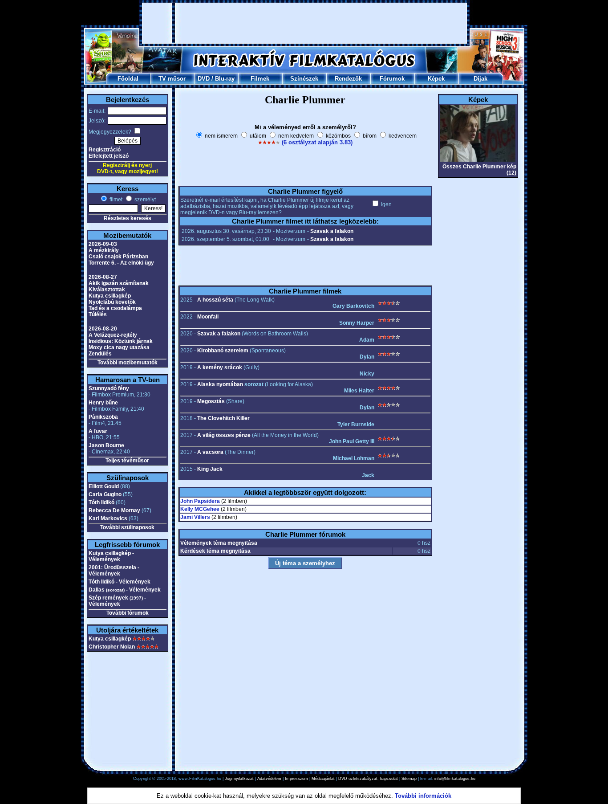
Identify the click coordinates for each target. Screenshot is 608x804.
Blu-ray (225, 78)
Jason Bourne (106, 445)
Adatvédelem (269, 778)
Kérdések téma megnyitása (215, 551)
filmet (115, 199)
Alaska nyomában (220, 384)
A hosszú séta (215, 300)
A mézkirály (104, 250)
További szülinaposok (127, 527)
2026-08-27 (103, 277)
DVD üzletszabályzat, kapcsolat (368, 778)
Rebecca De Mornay (114, 510)
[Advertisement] (304, 23)
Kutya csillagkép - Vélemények (111, 556)
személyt (144, 199)
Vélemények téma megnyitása (218, 543)
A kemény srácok (219, 367)
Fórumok (392, 78)
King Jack (210, 469)
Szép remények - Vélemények (117, 601)
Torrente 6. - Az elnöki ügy (121, 263)
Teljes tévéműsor (127, 460)
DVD (204, 78)
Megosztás (211, 401)
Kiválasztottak (107, 289)
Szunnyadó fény (109, 388)
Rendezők (348, 78)
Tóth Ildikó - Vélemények (119, 582)
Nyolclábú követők (112, 302)
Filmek (260, 78)
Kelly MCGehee (199, 509)
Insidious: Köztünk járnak (121, 341)
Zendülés (100, 354)
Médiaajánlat (323, 778)
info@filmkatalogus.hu (454, 778)
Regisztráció (105, 150)
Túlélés (98, 314)
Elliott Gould (104, 486)
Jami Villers (195, 517)
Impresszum (296, 778)
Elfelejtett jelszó (109, 156)
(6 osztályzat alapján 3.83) (317, 142)
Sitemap (409, 778)
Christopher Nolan (112, 647)
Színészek (304, 78)
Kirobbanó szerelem (222, 350)
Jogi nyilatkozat (239, 778)
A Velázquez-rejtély (113, 335)
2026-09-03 (103, 244)
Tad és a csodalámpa (115, 308)
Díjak (480, 78)
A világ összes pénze (224, 435)
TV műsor (172, 78)
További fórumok (127, 613)
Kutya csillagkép (110, 296)
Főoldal (128, 78)
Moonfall (208, 317)
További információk (423, 795)
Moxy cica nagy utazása (119, 347)
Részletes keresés (127, 218)
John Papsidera (200, 501)
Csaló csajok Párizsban (118, 256)
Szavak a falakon (331, 231)
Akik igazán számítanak (119, 283)
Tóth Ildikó (101, 502)
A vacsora (210, 452)
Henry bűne (103, 403)
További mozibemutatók (127, 362)
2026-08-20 (103, 329)
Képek (436, 78)
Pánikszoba (103, 417)
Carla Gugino (105, 494)
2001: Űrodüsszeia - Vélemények (114, 570)
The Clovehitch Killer (223, 418)
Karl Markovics (108, 518)
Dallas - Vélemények (125, 590)
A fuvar (98, 431)
